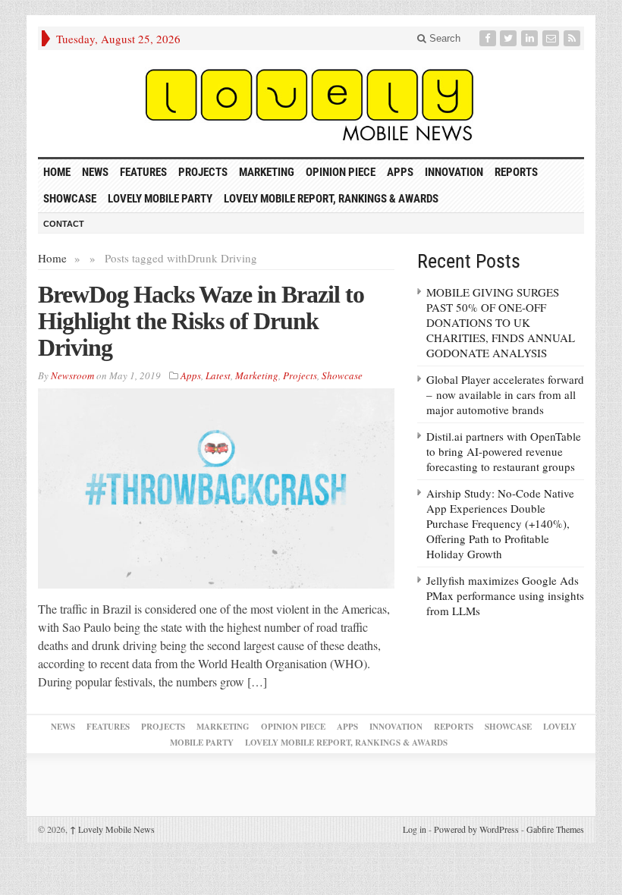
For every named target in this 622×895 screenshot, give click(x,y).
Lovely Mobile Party (160, 199)
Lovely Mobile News (112, 829)
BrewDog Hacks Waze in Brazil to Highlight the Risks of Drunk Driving (201, 321)
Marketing (266, 172)
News (95, 172)
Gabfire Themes (555, 829)
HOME (57, 172)
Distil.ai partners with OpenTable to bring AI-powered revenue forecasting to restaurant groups (503, 451)
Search (443, 38)
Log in (414, 829)
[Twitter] (509, 38)
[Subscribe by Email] (552, 38)
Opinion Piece (340, 172)
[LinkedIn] (531, 38)
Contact (63, 223)
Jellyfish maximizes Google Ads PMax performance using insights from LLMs (505, 595)
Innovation (454, 172)
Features (143, 172)
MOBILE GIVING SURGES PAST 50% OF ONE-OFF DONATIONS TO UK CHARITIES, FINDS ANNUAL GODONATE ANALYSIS (500, 322)
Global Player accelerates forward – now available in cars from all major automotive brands (505, 394)
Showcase (69, 199)
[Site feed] (573, 38)
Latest (218, 375)
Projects (203, 172)
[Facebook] (489, 38)
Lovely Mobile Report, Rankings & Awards (331, 199)
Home (52, 257)
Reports (516, 172)
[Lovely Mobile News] (311, 103)
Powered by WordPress (476, 829)
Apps (400, 172)
